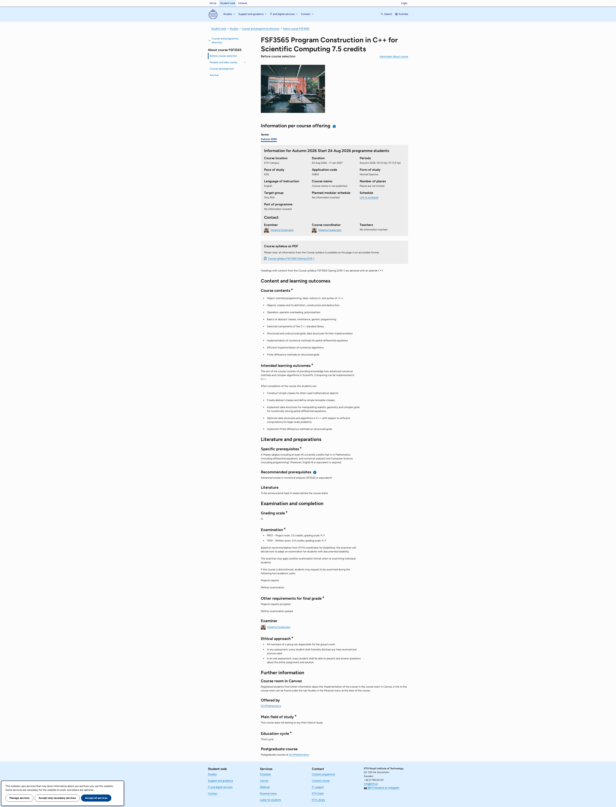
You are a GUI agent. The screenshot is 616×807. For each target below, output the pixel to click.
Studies (234, 28)
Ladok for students (270, 799)
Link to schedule (369, 197)
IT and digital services (220, 787)
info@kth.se (371, 783)
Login (404, 3)
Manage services (19, 797)
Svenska (403, 14)
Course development (222, 68)
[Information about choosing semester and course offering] (334, 126)
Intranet (242, 3)
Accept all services (96, 797)
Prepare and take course (223, 62)
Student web (227, 3)
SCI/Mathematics (271, 705)
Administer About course (394, 56)
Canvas (264, 780)
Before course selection (223, 55)
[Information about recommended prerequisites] (315, 472)
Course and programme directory (260, 28)
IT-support (318, 787)
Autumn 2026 (269, 139)
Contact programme (323, 774)
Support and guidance (220, 780)
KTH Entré (318, 793)
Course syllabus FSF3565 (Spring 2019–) (291, 258)
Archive (214, 75)
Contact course (321, 780)
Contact (212, 793)
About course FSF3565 (296, 28)
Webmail (265, 787)
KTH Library (318, 799)
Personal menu (268, 793)
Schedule (265, 774)
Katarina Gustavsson (282, 229)
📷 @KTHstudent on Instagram (381, 787)
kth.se (213, 3)
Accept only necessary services (57, 797)
